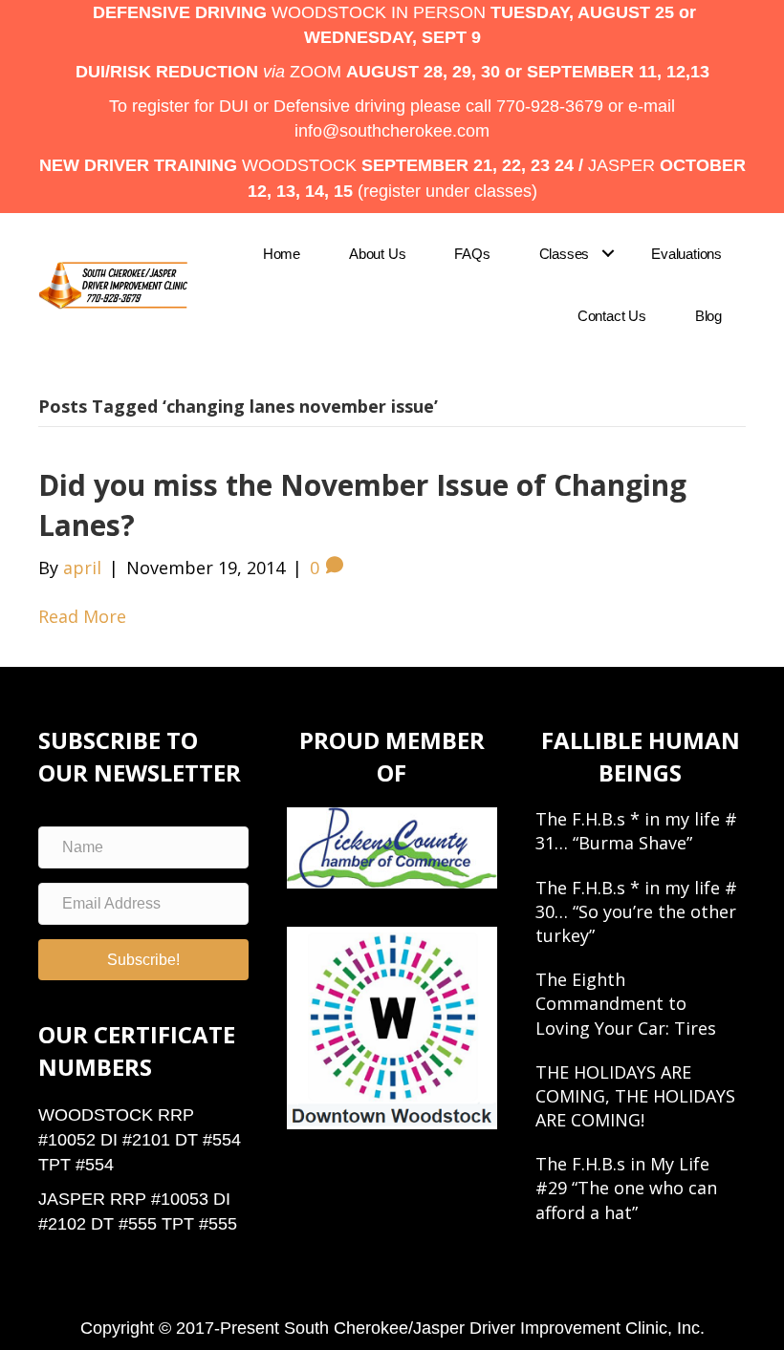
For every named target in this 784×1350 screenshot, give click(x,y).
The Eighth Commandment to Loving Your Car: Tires (625, 1003)
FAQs (472, 254)
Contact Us (611, 316)
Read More (82, 616)
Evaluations (686, 254)
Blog (708, 316)
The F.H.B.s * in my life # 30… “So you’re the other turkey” (636, 911)
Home (281, 254)
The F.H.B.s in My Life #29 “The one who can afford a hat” (626, 1187)
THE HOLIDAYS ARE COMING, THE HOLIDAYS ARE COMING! (635, 1096)
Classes (564, 254)
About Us (377, 254)
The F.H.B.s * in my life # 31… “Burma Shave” (636, 830)
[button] (607, 254)
